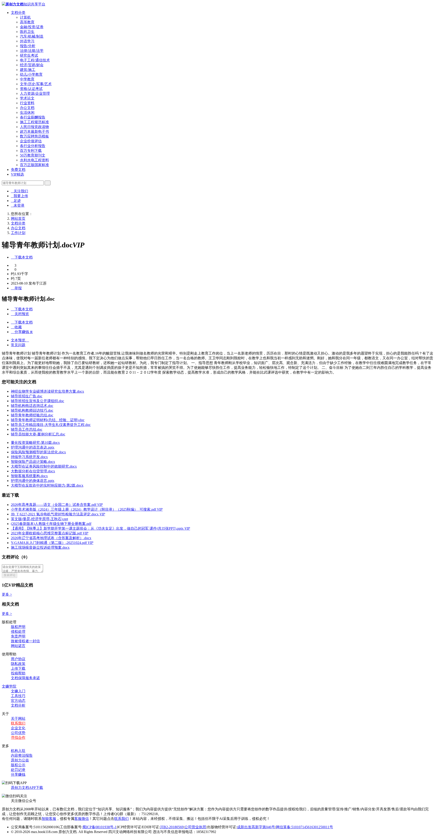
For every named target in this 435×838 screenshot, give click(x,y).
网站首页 (18, 218)
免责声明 (18, 636)
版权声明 (18, 627)
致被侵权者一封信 (25, 641)
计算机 (25, 17)
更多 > (7, 594)
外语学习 (27, 41)
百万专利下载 (31, 150)
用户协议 (18, 659)
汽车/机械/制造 (32, 36)
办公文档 (27, 108)
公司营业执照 (195, 827)
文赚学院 (9, 686)
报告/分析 (27, 46)
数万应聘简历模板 (34, 136)
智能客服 (49, 819)
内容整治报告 (22, 755)
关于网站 (18, 718)
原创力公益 (20, 760)
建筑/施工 (27, 70)
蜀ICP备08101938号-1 (99, 827)
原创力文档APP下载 (27, 788)
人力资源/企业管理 (35, 93)
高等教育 (27, 22)
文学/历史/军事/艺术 (36, 84)
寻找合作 (18, 737)
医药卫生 (27, 32)
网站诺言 (18, 646)
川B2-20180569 (172, 827)
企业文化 (18, 728)
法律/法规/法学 (32, 51)
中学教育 (27, 79)
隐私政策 (18, 664)
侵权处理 (18, 631)
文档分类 (18, 12)
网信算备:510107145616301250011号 (304, 827)
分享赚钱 (18, 774)
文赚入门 (18, 691)
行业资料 (27, 103)
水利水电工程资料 (34, 160)
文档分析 (18, 705)
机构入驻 (18, 751)
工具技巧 (18, 696)
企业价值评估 (31, 141)
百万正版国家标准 (34, 165)
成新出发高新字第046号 (256, 827)
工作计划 (18, 233)
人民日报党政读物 (34, 127)
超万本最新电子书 (34, 131)
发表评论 (9, 575)
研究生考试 (29, 55)
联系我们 (18, 723)
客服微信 (81, 819)
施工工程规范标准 (34, 122)
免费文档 (18, 169)
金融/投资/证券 (32, 27)
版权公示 (18, 765)
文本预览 (20, 340)
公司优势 (18, 733)
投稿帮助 (18, 673)
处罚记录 (18, 770)
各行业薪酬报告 (32, 117)
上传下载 (18, 668)
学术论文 (27, 98)
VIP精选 (17, 174)
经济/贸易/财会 (32, 65)
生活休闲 (27, 112)
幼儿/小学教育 (31, 74)
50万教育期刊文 (32, 155)
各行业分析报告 (32, 146)
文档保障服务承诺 (25, 678)
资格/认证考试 (31, 89)
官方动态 (18, 701)
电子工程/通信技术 (35, 60)
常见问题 (18, 345)
